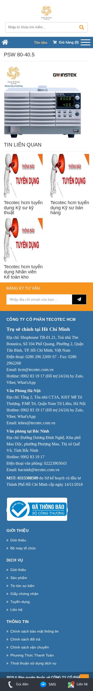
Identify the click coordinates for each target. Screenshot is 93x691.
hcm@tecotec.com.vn (35, 369)
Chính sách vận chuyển (29, 647)
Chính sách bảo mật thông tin (34, 631)
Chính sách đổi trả (25, 639)
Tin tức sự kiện (22, 586)
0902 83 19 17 (32, 376)
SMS (52, 684)
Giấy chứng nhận (24, 594)
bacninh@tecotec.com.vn (38, 470)
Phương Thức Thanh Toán (32, 655)
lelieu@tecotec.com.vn (36, 423)
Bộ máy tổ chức (23, 548)
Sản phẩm (18, 578)
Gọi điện (21, 684)
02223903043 (55, 463)
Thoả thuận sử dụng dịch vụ (33, 663)
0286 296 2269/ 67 (41, 357)
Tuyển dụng (20, 602)
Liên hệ (16, 610)
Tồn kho (40, 43)
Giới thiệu (18, 540)
